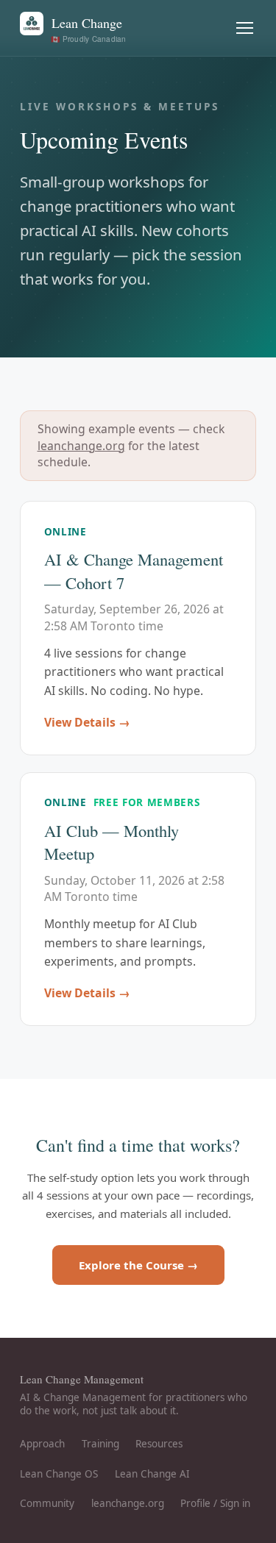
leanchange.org (81, 446)
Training (100, 1443)
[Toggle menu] (245, 28)
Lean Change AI (152, 1473)
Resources (159, 1443)
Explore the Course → (138, 1265)
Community (47, 1503)
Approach (42, 1443)
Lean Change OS (59, 1473)
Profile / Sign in (215, 1503)
